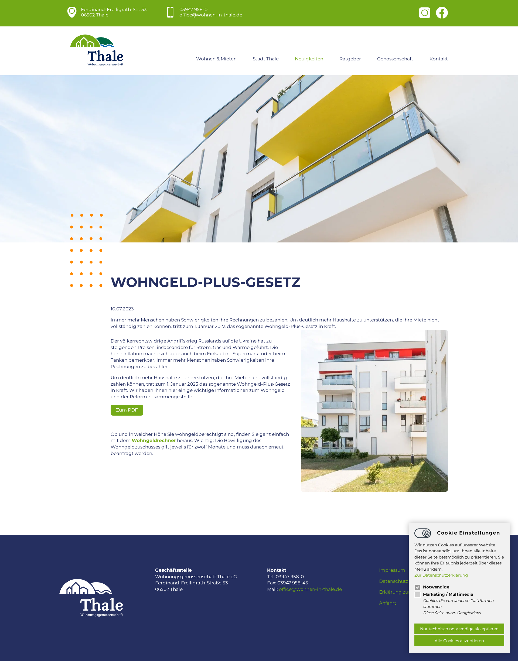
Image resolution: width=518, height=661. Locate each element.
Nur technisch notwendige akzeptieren (459, 628)
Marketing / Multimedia (448, 594)
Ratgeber (350, 58)
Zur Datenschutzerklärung (441, 575)
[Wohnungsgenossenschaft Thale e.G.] (96, 51)
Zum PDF (127, 410)
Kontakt (439, 58)
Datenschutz (393, 581)
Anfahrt (387, 603)
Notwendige (436, 587)
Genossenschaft (395, 58)
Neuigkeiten (309, 58)
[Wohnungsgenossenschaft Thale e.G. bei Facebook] (442, 13)
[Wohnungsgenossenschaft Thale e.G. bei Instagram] (425, 13)
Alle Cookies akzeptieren (459, 640)
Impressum (392, 570)
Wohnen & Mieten (216, 58)
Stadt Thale (266, 58)
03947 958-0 (193, 9)
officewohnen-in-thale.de (210, 15)
